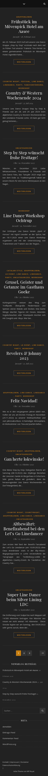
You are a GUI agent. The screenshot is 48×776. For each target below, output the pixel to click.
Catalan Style (15, 271)
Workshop (24, 88)
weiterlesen (24, 62)
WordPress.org (9, 744)
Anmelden (7, 726)
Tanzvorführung (33, 85)
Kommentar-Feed (10, 738)
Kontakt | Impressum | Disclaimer (16, 762)
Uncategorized (24, 148)
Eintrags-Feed (9, 732)
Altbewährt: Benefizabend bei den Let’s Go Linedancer (24, 528)
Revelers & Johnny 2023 (24, 355)
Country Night (11, 81)
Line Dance (38, 81)
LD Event (10, 274)
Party (19, 85)
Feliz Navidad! (24, 400)
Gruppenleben (24, 17)
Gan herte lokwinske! (24, 459)
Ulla (15, 163)
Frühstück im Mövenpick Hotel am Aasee (24, 26)
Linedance (9, 85)
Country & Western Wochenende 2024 (24, 95)
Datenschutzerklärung (11, 765)
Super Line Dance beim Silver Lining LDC (24, 599)
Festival (25, 81)
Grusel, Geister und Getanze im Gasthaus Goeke (24, 286)
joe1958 (16, 37)
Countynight (32, 512)
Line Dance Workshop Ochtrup (24, 218)
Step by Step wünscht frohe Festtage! (24, 155)
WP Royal (30, 771)
